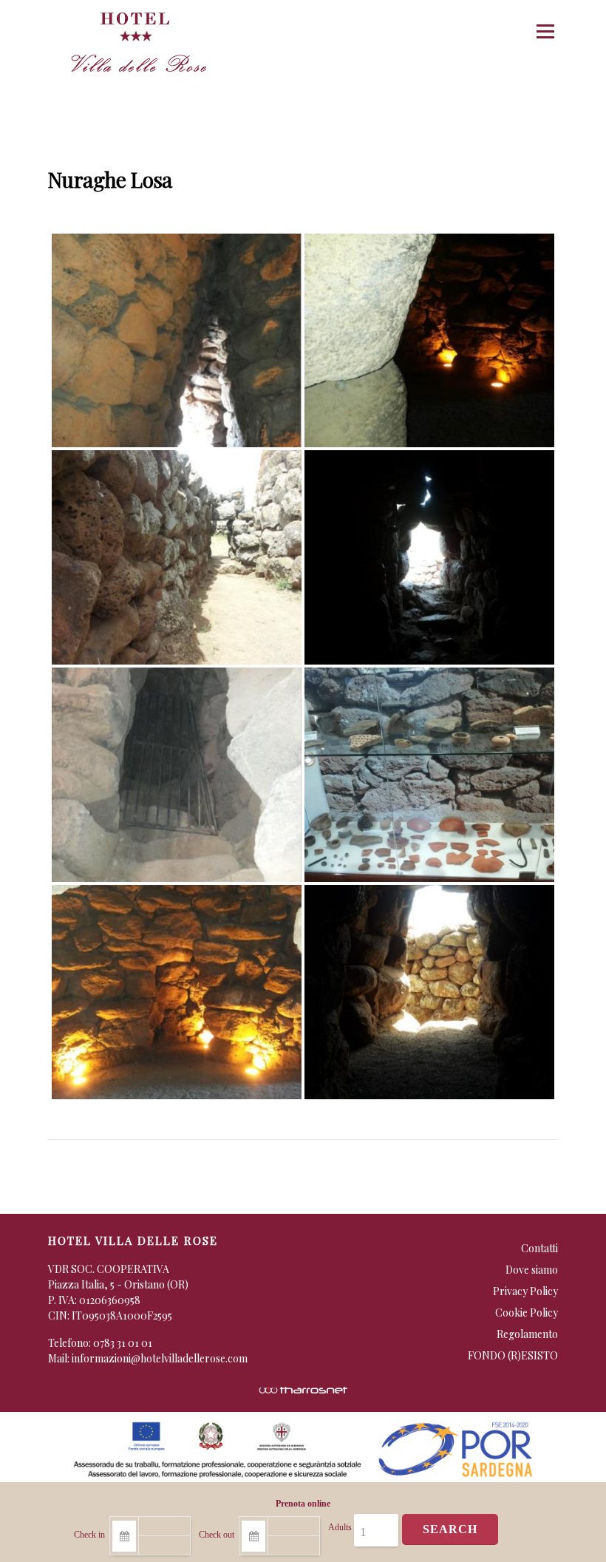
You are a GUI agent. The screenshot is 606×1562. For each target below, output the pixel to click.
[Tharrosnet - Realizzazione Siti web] (303, 1389)
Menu (545, 31)
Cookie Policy (526, 1312)
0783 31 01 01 (122, 1343)
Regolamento (527, 1334)
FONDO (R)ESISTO (513, 1355)
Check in (89, 1534)
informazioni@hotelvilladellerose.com (160, 1358)
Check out (216, 1534)
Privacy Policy (525, 1291)
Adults (340, 1527)
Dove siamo (531, 1270)
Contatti (539, 1248)
